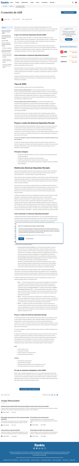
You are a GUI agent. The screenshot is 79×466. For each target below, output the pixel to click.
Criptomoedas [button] (24, 2)
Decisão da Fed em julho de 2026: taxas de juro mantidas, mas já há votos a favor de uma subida (25, 406)
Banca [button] (37, 2)
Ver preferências (29, 238)
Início (6, 6)
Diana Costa (7, 19)
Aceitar (21, 238)
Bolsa (11, 6)
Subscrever (68, 39)
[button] (72, 2)
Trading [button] (17, 2)
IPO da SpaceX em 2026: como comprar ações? (41, 430)
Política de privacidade (25, 460)
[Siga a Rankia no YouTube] (42, 448)
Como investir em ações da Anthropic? (10, 430)
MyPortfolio (72, 460)
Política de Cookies (37, 235)
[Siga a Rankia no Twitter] (34, 448)
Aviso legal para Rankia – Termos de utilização (51, 460)
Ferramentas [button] (44, 2)
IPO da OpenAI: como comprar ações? (39, 417)
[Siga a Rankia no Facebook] (37, 448)
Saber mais (74, 57)
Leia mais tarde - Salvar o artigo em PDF (30, 389)
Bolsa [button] (11, 2)
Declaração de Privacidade (46, 235)
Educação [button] (52, 2)
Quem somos (66, 460)
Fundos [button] (32, 2)
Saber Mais (74, 52)
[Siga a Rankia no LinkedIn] (39, 448)
